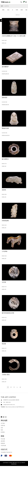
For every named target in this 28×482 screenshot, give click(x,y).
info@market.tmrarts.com (9, 404)
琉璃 (17, 9)
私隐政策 (3, 443)
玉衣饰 (4, 282)
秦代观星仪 (5, 159)
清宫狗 (4, 190)
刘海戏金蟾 (5, 220)
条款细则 (3, 441)
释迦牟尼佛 (5, 128)
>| (20, 387)
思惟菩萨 (4, 97)
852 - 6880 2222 (7, 402)
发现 (2, 427)
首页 (2, 6)
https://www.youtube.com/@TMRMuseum (15, 406)
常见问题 (3, 438)
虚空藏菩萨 (5, 66)
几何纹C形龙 (6, 374)
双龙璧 (4, 344)
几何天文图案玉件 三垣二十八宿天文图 (13, 36)
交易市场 (6, 6)
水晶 (8, 9)
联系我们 (3, 432)
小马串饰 (4, 251)
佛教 (3, 9)
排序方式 (18, 14)
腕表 (22, 9)
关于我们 (3, 423)
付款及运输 (3, 445)
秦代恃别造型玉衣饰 (8, 313)
